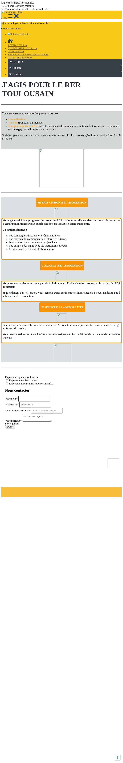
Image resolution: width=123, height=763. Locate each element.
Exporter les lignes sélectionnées (17, 2)
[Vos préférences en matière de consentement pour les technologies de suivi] (117, 757)
